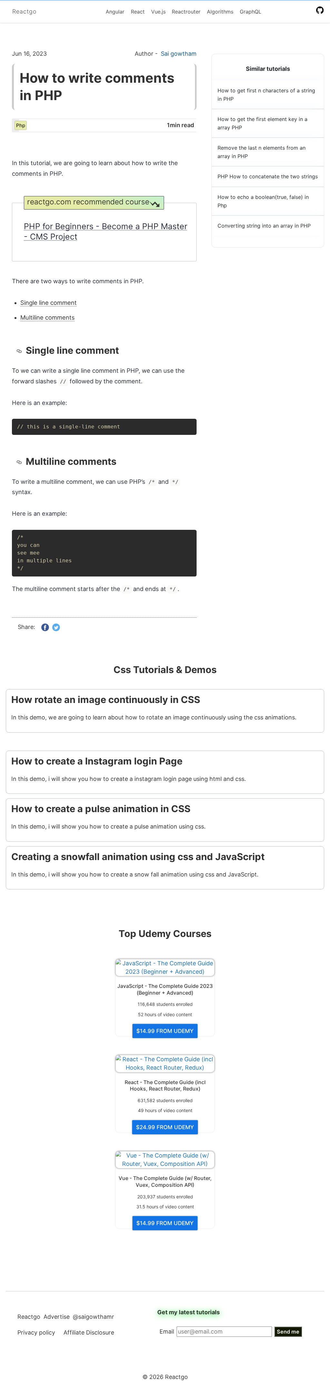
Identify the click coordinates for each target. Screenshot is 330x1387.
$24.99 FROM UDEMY (165, 1127)
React (138, 11)
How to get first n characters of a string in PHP (266, 94)
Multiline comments (47, 317)
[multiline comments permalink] (21, 461)
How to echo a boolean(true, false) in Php (263, 201)
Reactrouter (186, 11)
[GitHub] (321, 10)
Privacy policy (36, 1332)
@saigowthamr (93, 1316)
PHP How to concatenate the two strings (268, 176)
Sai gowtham (179, 53)
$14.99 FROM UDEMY (165, 1031)
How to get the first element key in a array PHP (262, 123)
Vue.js (158, 11)
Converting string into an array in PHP (264, 225)
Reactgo (24, 11)
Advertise (57, 1316)
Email (167, 1331)
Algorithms (220, 11)
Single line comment (48, 302)
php (20, 125)
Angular (115, 11)
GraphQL (250, 11)
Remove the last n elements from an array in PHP (262, 152)
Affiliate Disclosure (88, 1332)
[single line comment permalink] (21, 350)
